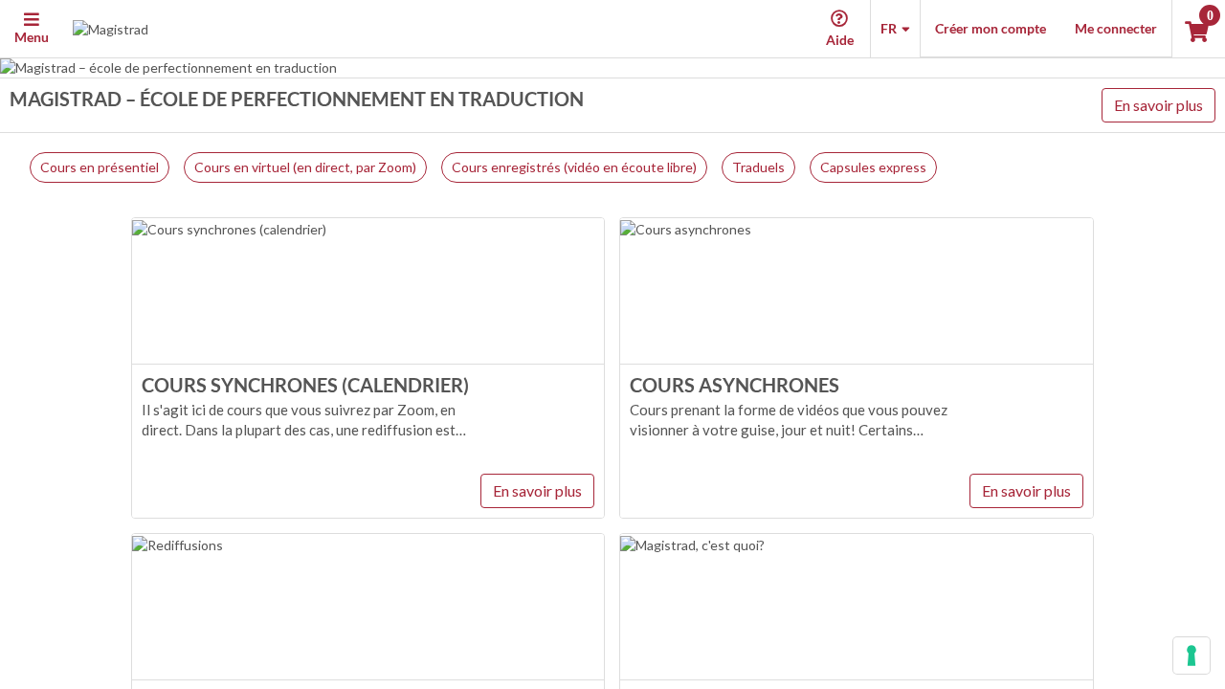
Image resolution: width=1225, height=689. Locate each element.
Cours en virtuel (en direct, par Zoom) (305, 167)
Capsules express (873, 167)
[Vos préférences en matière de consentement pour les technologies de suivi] (1191, 655)
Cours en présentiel (99, 167)
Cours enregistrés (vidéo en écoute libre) (574, 167)
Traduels (758, 167)
